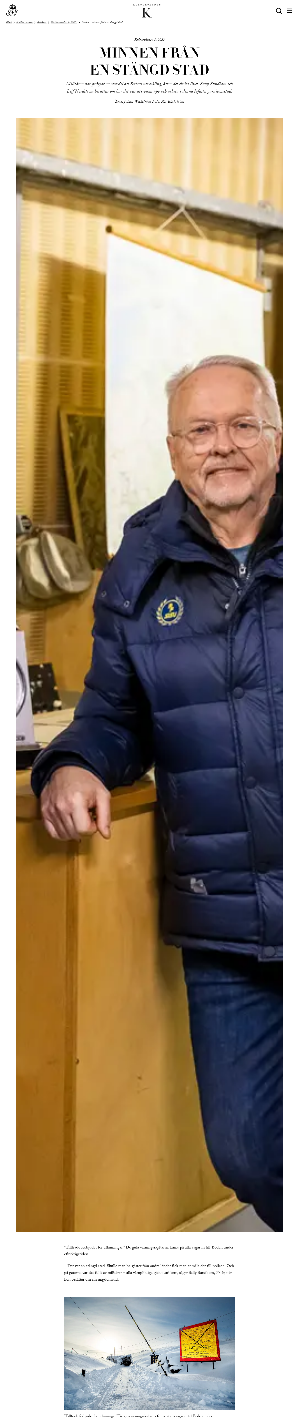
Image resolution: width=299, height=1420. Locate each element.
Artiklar (41, 22)
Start (9, 22)
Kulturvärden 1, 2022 (64, 22)
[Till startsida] (12, 11)
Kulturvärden (24, 22)
